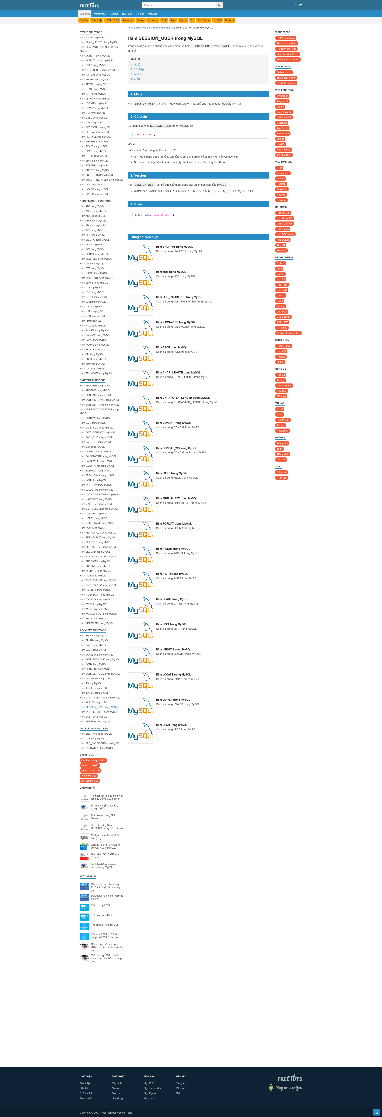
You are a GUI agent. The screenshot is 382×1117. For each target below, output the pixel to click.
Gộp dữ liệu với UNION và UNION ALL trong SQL (105, 846)
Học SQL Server (285, 234)
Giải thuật (97, 20)
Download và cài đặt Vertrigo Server (107, 897)
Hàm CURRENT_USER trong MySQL (100, 673)
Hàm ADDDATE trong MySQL (95, 385)
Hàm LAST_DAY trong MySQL (96, 485)
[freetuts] (102, 4)
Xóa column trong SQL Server (103, 817)
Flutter (280, 362)
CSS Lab (281, 472)
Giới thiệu (85, 1083)
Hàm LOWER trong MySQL (94, 108)
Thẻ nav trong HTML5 (103, 915)
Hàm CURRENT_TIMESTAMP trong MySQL (99, 411)
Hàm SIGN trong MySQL (93, 349)
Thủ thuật (127, 14)
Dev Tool (281, 391)
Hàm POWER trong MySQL (94, 330)
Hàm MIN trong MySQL (92, 311)
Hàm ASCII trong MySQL (93, 37)
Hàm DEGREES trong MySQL (96, 258)
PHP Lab (281, 477)
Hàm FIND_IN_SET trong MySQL (97, 70)
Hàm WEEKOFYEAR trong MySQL (98, 613)
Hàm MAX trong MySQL (92, 306)
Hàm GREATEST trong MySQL (96, 278)
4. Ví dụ (135, 79)
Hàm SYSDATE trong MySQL (95, 570)
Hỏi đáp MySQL (89, 780)
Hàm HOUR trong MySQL (93, 480)
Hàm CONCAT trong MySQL (95, 55)
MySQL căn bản (89, 765)
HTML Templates (286, 38)
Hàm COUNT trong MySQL (94, 254)
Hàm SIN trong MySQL (92, 354)
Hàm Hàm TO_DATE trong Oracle (105, 856)
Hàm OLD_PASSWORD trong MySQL (100, 743)
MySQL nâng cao (90, 770)
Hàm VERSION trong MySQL (95, 721)
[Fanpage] (295, 5)
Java (173, 20)
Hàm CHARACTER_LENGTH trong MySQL (99, 49)
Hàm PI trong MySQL (91, 320)
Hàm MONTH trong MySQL (94, 518)
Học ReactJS (284, 149)
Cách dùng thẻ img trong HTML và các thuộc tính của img (107, 947)
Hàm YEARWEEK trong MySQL (97, 623)
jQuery (140, 20)
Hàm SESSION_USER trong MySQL (99, 707)
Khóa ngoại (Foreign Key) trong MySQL (105, 807)
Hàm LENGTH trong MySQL (95, 98)
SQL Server (203, 20)
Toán (279, 448)
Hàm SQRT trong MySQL (93, 359)
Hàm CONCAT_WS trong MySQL (97, 60)
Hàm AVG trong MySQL (92, 230)
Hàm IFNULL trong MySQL (94, 688)
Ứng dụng (117, 1098)
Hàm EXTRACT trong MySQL (95, 470)
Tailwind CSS (284, 155)
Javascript (128, 20)
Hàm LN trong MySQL (91, 287)
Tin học (140, 14)
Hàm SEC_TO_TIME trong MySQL (98, 547)
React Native (284, 346)
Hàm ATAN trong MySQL (93, 220)
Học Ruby (282, 284)
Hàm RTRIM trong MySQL (94, 156)
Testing (280, 380)
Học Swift (282, 290)
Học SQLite (283, 239)
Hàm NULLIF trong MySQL (94, 702)
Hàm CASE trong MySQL (93, 645)
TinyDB (281, 245)
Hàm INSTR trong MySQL (93, 84)
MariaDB (281, 250)
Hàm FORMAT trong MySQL (95, 74)
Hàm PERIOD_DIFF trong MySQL (98, 537)
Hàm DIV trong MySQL (92, 263)
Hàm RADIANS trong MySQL (95, 335)
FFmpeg (281, 396)
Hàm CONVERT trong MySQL (96, 669)
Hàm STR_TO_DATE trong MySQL (98, 556)
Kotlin (280, 300)
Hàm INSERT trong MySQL (94, 79)
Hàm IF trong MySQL (91, 683)
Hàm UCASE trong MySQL (94, 189)
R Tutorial (282, 327)
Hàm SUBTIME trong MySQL (95, 566)
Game (115, 1088)
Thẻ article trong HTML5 (104, 924)
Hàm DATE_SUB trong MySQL (96, 437)
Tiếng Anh (282, 443)
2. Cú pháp (137, 69)
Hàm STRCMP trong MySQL (95, 165)
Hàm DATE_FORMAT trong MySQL (98, 432)
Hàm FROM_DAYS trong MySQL (97, 475)
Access (281, 425)
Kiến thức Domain (286, 83)
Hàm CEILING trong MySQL (95, 239)
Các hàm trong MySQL (93, 760)
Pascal (280, 274)
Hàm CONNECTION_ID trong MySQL (100, 659)
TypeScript (282, 128)
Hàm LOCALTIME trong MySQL (96, 489)
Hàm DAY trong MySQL (92, 446)
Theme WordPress (287, 43)
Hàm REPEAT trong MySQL (95, 132)
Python (183, 20)
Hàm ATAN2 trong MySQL (93, 225)
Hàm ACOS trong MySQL (93, 211)
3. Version (137, 74)
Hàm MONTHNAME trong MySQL (98, 523)
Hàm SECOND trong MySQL (95, 551)
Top (376, 1112)
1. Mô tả (135, 64)
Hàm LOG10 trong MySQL (93, 297)
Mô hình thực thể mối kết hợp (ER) (105, 836)
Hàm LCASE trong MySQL (94, 89)
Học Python (150, 1093)
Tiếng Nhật (283, 454)
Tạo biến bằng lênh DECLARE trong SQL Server (107, 827)
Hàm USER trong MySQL (93, 716)
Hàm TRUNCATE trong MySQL (96, 373)
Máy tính (117, 1083)
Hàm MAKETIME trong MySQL (96, 504)
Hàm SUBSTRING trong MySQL (97, 175)
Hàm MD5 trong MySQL (92, 738)
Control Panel (284, 385)
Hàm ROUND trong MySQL (94, 344)
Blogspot (281, 200)
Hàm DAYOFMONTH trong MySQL (98, 456)
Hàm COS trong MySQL (92, 244)
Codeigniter (283, 173)
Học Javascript (152, 1088)
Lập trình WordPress (287, 54)
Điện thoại (117, 1093)
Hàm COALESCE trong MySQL (96, 654)
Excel (280, 409)
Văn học (281, 459)
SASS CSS (283, 133)
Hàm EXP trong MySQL (92, 268)
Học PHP (149, 1083)
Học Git (281, 374)
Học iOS (281, 351)
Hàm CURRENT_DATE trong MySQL (100, 400)
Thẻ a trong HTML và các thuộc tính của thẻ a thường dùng (106, 958)
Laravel (281, 178)
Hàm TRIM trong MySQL (93, 184)
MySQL (217, 20)
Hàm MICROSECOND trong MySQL (99, 508)
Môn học (152, 14)
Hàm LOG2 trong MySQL (93, 301)
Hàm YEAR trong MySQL (93, 618)
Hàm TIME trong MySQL (93, 575)
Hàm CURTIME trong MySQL (95, 418)
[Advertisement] (101, 1014)
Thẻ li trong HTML (101, 905)
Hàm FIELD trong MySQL (93, 65)
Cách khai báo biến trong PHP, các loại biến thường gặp (105, 887)
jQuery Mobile (284, 112)
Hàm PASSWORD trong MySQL (97, 748)
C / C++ (84, 20)
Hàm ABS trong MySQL (92, 206)
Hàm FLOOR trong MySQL (94, 273)
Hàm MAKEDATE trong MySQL (96, 499)
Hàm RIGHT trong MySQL (93, 146)
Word (279, 414)
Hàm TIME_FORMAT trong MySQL (98, 580)
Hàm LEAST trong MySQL (94, 282)
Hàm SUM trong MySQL (92, 363)
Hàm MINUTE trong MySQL (94, 513)
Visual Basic (283, 317)
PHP (164, 20)
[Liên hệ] (300, 5)
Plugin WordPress (286, 48)
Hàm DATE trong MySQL (93, 422)
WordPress (99, 14)
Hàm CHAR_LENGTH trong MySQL (99, 42)
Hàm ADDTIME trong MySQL (95, 390)
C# (192, 20)
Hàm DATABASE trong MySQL (96, 678)
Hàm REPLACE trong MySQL (95, 136)
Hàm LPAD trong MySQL (93, 113)
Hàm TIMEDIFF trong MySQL (95, 590)
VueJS (280, 139)
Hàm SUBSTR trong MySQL (95, 170)
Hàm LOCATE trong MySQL (94, 103)
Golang (281, 306)
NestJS (281, 144)
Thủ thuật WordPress (288, 59)
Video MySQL (88, 775)
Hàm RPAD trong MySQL (93, 151)
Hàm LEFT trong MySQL (93, 93)
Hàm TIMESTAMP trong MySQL (97, 594)
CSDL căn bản (284, 223)
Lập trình (85, 14)
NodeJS (229, 20)
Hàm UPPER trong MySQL (94, 194)
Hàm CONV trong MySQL (93, 664)
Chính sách (86, 1093)
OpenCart (282, 189)
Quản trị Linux (284, 72)
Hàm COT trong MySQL (92, 249)
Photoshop (282, 430)
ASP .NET (282, 322)
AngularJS (282, 101)
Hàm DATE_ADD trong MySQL (96, 427)
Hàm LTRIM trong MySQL (93, 117)
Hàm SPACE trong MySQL (94, 160)
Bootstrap (153, 20)
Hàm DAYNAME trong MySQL (96, 451)
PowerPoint (283, 420)
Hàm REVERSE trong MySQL (96, 141)
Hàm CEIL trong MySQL (92, 235)
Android (281, 356)
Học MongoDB (284, 218)
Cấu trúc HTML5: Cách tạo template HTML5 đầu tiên (106, 936)
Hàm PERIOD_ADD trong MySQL (98, 532)
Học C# (281, 279)
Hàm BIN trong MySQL (92, 635)
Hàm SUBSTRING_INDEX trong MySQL (101, 179)
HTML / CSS (112, 20)
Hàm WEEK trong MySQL (93, 604)
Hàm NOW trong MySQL (93, 527)
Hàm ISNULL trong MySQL (94, 692)
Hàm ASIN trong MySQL (93, 215)
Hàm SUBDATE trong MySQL (95, 561)
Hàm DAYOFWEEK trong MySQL (97, 461)
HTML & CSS (284, 117)
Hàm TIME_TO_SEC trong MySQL (98, 585)
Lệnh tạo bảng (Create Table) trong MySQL (103, 866)
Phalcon (281, 184)
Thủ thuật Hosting (286, 77)
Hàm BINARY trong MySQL (94, 640)
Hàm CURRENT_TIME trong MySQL (99, 404)
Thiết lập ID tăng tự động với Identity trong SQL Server (107, 797)
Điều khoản (86, 1098)
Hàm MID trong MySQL (92, 122)
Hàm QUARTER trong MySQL (96, 542)
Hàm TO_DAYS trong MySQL (95, 599)
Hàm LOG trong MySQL (92, 292)
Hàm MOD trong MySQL (92, 316)
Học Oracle (283, 229)
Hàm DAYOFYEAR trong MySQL (97, 465)
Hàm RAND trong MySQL (93, 340)
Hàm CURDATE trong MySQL (95, 395)
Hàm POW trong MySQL (93, 325)
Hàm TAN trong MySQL (92, 368)
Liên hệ (84, 1088)
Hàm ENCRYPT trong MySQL (96, 733)
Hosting (114, 14)
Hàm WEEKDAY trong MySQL (96, 609)
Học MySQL (283, 212)
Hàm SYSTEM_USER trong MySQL (99, 712)
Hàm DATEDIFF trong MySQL (95, 442)
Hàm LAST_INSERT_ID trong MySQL (100, 697)
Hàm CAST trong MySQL (93, 649)
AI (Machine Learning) (288, 333)
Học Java (149, 1098)
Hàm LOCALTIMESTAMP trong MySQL (100, 494)
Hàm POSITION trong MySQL (95, 127)
